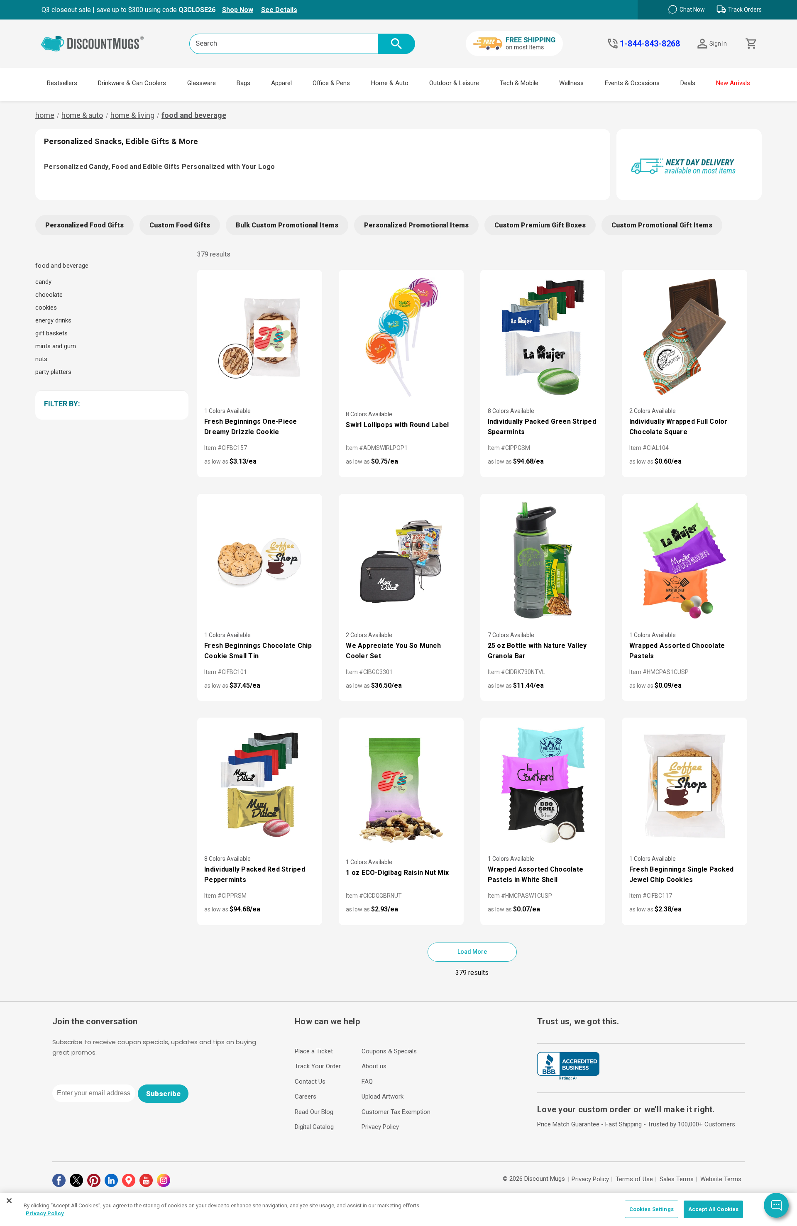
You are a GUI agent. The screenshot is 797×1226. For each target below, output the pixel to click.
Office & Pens (331, 83)
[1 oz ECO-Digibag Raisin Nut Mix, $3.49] (401, 785)
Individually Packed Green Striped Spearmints (542, 427)
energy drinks (53, 320)
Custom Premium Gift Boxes (540, 225)
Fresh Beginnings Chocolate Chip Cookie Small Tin (258, 651)
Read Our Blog (314, 1112)
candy (43, 282)
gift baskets (51, 333)
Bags (243, 83)
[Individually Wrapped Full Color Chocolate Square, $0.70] (684, 337)
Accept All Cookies (713, 1209)
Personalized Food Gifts (84, 225)
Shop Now (237, 10)
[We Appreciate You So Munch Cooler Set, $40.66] (401, 561)
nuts (41, 359)
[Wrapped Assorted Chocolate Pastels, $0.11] (684, 561)
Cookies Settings (651, 1209)
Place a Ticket (314, 1051)
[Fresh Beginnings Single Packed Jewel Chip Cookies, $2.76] (684, 785)
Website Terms (720, 1179)
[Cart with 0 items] (750, 44)
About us (374, 1066)
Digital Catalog (314, 1127)
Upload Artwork (382, 1096)
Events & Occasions (632, 83)
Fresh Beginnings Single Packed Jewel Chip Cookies (681, 874)
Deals (687, 83)
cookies (46, 307)
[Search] (396, 44)
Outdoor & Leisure (454, 83)
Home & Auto (389, 83)
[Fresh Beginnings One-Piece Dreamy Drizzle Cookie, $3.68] (259, 337)
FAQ (367, 1081)
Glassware (201, 83)
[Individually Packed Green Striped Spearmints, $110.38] (542, 337)
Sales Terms (677, 1179)
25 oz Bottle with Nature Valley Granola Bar (537, 651)
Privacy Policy (380, 1127)
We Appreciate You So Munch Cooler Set (393, 651)
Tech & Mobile (519, 83)
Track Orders (745, 9)
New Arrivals (733, 83)
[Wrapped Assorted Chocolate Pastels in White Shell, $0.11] (542, 785)
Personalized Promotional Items (416, 225)
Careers (305, 1096)
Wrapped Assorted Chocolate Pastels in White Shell (536, 874)
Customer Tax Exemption (396, 1112)
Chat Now (692, 9)
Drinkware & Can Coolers (132, 83)
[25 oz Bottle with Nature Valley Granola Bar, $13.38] (542, 561)
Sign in (718, 43)
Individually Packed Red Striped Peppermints (254, 874)
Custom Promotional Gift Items (661, 225)
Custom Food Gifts (179, 225)
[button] (110, 403)
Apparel (281, 83)
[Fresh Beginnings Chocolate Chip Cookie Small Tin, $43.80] (259, 561)
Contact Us (310, 1081)
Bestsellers (62, 83)
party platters (53, 372)
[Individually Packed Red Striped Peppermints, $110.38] (259, 785)
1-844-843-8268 (650, 44)
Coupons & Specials (389, 1051)
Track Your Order (318, 1066)
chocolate (49, 294)
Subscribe (163, 1093)
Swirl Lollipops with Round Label (397, 425)
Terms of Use (634, 1179)
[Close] (9, 1201)
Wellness (571, 83)
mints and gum (55, 346)
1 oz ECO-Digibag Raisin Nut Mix (397, 873)
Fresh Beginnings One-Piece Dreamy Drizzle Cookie (250, 427)
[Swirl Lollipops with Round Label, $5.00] (401, 337)
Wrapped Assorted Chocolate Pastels (677, 651)
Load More (472, 951)
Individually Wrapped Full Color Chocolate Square (678, 427)
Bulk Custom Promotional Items (287, 225)
